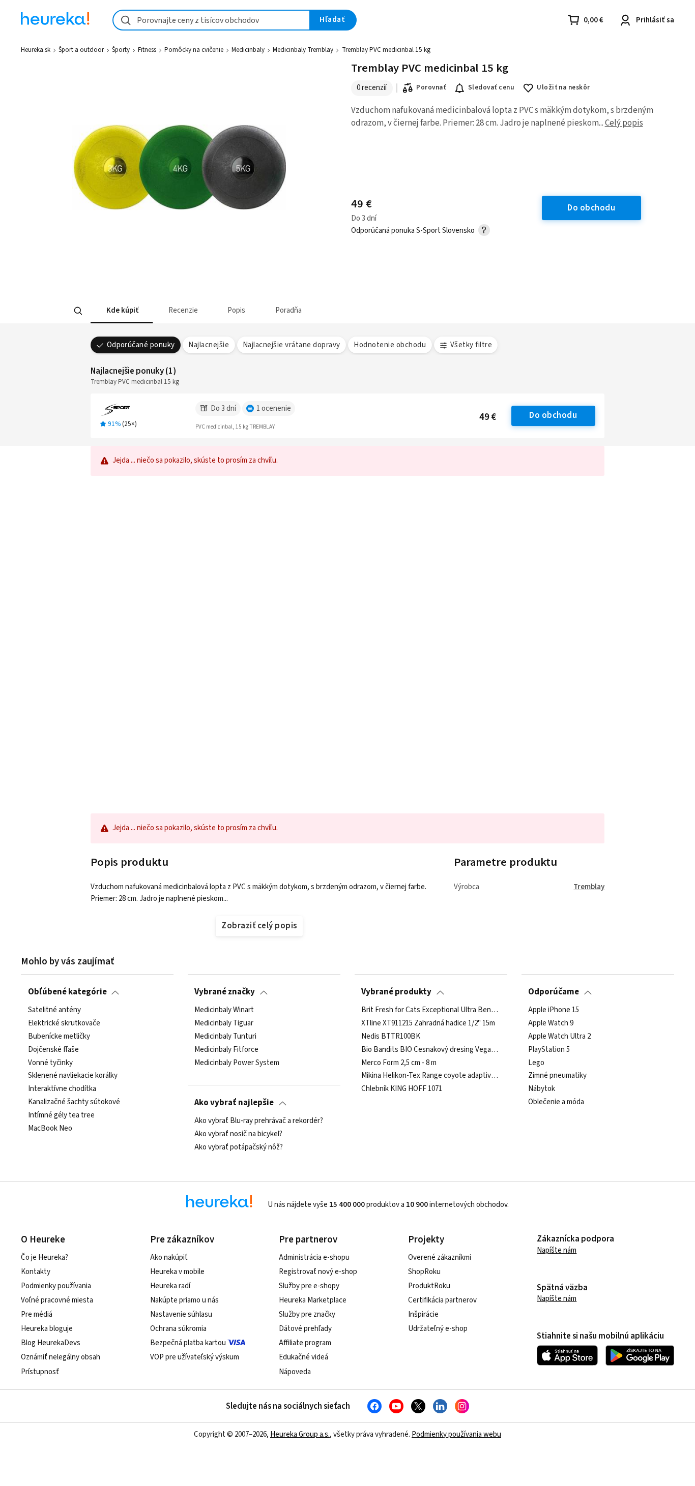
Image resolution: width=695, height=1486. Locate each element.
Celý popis (624, 123)
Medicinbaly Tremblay (303, 49)
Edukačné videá (303, 1357)
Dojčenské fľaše (53, 1049)
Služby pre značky (307, 1314)
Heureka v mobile (177, 1271)
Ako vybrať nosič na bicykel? (238, 1134)
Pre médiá (36, 1314)
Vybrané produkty (396, 992)
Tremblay (588, 887)
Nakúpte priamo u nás (184, 1300)
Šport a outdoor (81, 49)
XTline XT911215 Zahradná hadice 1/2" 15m (428, 1023)
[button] (122, 311)
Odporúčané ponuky (141, 345)
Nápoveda (295, 1372)
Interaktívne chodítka (62, 1089)
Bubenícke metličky (59, 1036)
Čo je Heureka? (44, 1257)
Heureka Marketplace (312, 1300)
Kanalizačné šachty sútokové (74, 1102)
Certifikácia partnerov (442, 1300)
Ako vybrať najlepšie (234, 1103)
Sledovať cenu (491, 87)
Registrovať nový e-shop (318, 1271)
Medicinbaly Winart (224, 1010)
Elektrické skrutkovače (64, 1023)
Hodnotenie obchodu (390, 345)
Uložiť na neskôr (563, 87)
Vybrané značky (224, 992)
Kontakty (35, 1271)
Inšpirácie (423, 1314)
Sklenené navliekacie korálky (73, 1076)
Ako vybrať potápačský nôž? (238, 1147)
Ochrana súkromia (178, 1328)
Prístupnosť (40, 1372)
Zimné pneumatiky (557, 1076)
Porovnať (431, 87)
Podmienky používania (56, 1286)
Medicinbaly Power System (236, 1062)
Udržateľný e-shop (438, 1328)
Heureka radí (170, 1286)
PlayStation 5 (549, 1049)
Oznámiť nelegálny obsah (60, 1357)
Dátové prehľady (305, 1328)
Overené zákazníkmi (439, 1257)
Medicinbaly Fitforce (226, 1049)
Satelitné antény (54, 1010)
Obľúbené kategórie (67, 992)
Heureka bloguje (47, 1328)
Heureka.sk (35, 49)
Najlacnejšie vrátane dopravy (291, 345)
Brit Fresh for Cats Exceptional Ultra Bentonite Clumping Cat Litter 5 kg (430, 1010)
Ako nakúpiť (169, 1257)
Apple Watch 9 (550, 1023)
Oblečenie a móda (556, 1102)
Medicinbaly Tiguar (223, 1023)
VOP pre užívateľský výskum (194, 1357)
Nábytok (541, 1089)
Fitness (147, 49)
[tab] (122, 310)
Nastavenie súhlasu (181, 1314)
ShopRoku (424, 1271)
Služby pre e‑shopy (309, 1286)
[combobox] (211, 20)
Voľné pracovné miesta (57, 1300)
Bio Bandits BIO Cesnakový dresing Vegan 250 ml (430, 1049)
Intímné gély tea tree (61, 1115)
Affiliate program (305, 1343)
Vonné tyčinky (50, 1062)
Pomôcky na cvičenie (193, 49)
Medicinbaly (248, 49)
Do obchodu (553, 415)
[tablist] (272, 310)
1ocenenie (273, 408)
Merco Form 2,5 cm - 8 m (399, 1062)
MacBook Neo (50, 1129)
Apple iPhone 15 (553, 1010)
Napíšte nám (556, 1250)
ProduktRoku (429, 1286)
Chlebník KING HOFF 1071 (401, 1089)
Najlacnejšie (208, 345)
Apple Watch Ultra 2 (559, 1036)
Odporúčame (553, 992)
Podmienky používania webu (456, 1434)
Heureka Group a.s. (300, 1434)
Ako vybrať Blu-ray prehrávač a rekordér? (258, 1121)
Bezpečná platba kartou (188, 1343)
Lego (536, 1062)
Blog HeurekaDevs (50, 1343)
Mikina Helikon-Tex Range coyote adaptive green (430, 1076)
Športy (121, 49)
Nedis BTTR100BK (390, 1036)
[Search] (78, 311)
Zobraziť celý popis (259, 926)
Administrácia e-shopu (314, 1257)
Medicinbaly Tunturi (225, 1036)
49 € (487, 417)
